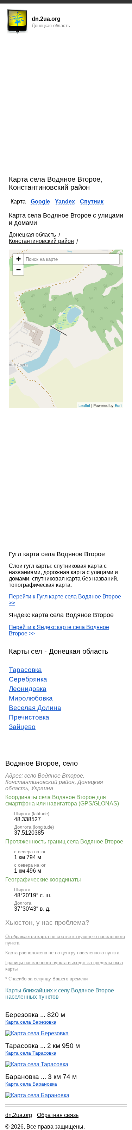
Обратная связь (57, 1115)
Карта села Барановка (31, 1084)
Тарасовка (25, 669)
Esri (118, 405)
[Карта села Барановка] (37, 1095)
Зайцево (22, 726)
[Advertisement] (66, 106)
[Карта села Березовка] (37, 1033)
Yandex (65, 202)
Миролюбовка (31, 698)
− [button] (18, 269)
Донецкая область (32, 235)
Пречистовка (29, 717)
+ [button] (18, 259)
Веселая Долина (35, 707)
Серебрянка (28, 679)
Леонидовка (27, 688)
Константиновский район (41, 241)
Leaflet (84, 405)
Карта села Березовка (30, 1022)
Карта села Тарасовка (30, 1053)
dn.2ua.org (18, 1115)
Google (40, 202)
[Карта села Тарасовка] (36, 1064)
